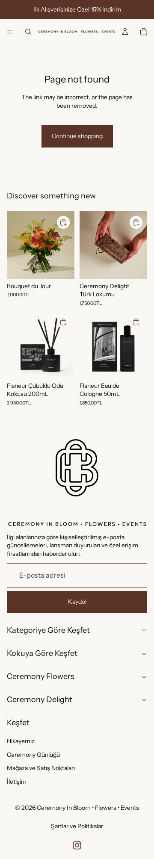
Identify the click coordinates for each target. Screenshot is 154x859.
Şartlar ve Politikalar (77, 826)
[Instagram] (77, 845)
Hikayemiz (21, 741)
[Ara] (28, 31)
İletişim (17, 781)
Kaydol (77, 601)
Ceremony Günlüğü (33, 755)
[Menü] (10, 31)
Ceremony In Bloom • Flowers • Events (88, 808)
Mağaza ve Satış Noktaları (41, 768)
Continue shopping (77, 136)
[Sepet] (143, 31)
